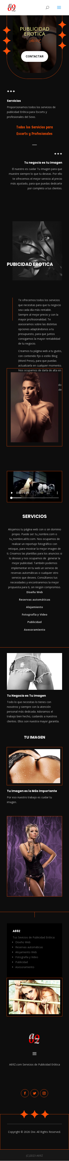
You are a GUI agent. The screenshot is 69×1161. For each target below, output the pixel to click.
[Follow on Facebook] (25, 1093)
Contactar (35, 56)
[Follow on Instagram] (44, 1093)
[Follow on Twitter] (34, 1093)
